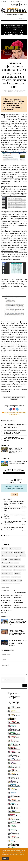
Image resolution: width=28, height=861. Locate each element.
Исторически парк (17, 25)
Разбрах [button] (5, 858)
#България (14, 399)
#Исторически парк (18, 397)
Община (4, 559)
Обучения (17, 573)
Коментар (18, 597)
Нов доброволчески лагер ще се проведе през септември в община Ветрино (17, 643)
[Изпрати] (24, 685)
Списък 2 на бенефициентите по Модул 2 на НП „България (14, 214)
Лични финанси (14, 563)
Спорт (20, 580)
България (4, 549)
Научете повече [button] (19, 854)
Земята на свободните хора (10, 556)
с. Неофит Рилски (7, 552)
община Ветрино (19, 552)
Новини (8, 25)
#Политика (7, 397)
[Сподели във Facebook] (10, 409)
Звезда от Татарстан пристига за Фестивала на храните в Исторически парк (18, 622)
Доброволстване (7, 570)
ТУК (8, 391)
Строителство (16, 577)
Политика (5, 566)
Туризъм (21, 566)
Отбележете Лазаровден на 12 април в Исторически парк (18, 462)
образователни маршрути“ (17, 216)
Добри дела (6, 597)
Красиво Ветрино (8, 90)
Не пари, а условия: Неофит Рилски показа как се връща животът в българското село (17, 632)
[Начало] (5, 25)
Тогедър (4, 563)
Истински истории (19, 570)
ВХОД (14, 494)
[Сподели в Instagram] (14, 409)
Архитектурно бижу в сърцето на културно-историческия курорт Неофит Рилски (15, 450)
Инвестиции (5, 577)
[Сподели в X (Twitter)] (17, 409)
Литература (19, 602)
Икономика (13, 566)
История (18, 600)
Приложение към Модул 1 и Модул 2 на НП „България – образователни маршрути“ (14, 249)
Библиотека (5, 580)
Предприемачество (14, 559)
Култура (13, 580)
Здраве (17, 605)
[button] (22, 18)
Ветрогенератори (7, 573)
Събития (22, 556)
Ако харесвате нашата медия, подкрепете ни (15, 413)
